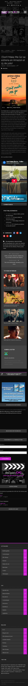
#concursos (3, 413)
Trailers (4, 570)
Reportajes (5, 567)
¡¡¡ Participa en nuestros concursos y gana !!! (13, 374)
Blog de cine (12, 243)
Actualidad (7, 50)
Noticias (13, 50)
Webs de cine (5, 652)
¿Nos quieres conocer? (15, 1)
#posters (2, 411)
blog (7, 243)
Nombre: (2, 444)
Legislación (5, 613)
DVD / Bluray (5, 557)
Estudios (4, 610)
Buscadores (5, 596)
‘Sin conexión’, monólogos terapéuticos (12, 288)
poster (22, 246)
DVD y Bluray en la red (7, 636)
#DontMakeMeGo (10, 241)
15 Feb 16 (5, 505)
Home (2, 50)
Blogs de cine (5, 633)
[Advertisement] (14, 32)
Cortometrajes (6, 554)
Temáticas (2, 503)
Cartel (16, 243)
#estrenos (14, 413)
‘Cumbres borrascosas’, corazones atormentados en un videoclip (11, 305)
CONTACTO (17, 3)
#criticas (20, 411)
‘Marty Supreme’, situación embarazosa (12, 340)
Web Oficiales (6, 649)
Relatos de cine (6, 564)
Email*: (2, 450)
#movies (19, 413)
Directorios (5, 603)
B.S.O (1, 495)
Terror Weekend (4, 501)
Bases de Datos (6, 593)
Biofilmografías (6, 551)
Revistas (4, 642)
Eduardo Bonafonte (11, 65)
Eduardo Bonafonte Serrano (15, 245)
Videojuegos (5, 574)
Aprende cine (5, 590)
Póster (18, 246)
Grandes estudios (6, 639)
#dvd (7, 413)
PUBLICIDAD (10, 3)
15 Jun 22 (3, 65)
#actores (12, 411)
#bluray (10, 413)
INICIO (6, 1)
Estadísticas (5, 606)
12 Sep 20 (5, 496)
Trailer (4, 248)
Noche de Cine (8, 246)
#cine (16, 411)
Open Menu (25, 12)
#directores (7, 411)
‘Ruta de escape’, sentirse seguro (11, 323)
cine (19, 243)
